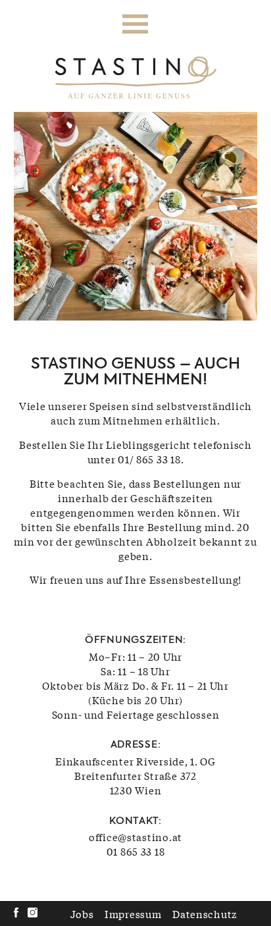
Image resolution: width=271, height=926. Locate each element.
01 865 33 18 (136, 851)
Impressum (133, 913)
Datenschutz (204, 913)
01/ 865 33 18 (149, 458)
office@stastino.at (135, 836)
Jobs (82, 913)
